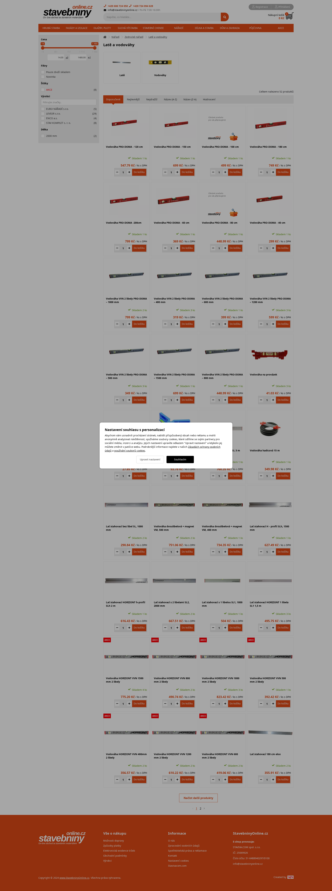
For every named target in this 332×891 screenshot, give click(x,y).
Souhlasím (180, 459)
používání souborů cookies (129, 450)
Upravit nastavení (150, 459)
